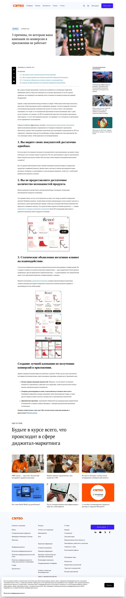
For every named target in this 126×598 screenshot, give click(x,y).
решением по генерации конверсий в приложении (33, 209)
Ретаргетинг (68, 561)
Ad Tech (15, 28)
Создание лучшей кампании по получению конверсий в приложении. (43, 83)
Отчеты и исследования (45, 530)
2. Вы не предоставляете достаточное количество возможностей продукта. (44, 77)
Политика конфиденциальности (22, 551)
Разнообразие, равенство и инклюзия (76, 543)
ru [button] (88, 5)
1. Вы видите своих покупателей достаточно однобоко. (38, 75)
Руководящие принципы (46, 560)
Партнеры (15, 540)
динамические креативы (40, 281)
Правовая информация (45, 551)
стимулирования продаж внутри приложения (60, 125)
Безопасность (16, 568)
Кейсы (14, 530)
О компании (68, 533)
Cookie (14, 565)
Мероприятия (42, 533)
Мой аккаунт (95, 5)
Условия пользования (45, 548)
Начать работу (107, 5)
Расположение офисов (71, 550)
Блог (39, 536)
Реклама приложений (71, 571)
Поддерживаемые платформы (47, 563)
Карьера (66, 530)
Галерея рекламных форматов (21, 533)
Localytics (30, 117)
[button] (84, 5)
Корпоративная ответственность (74, 540)
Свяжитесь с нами (70, 547)
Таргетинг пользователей (72, 568)
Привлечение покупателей (72, 565)
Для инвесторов (69, 536)
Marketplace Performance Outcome (22, 536)
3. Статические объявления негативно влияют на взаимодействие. (42, 80)
